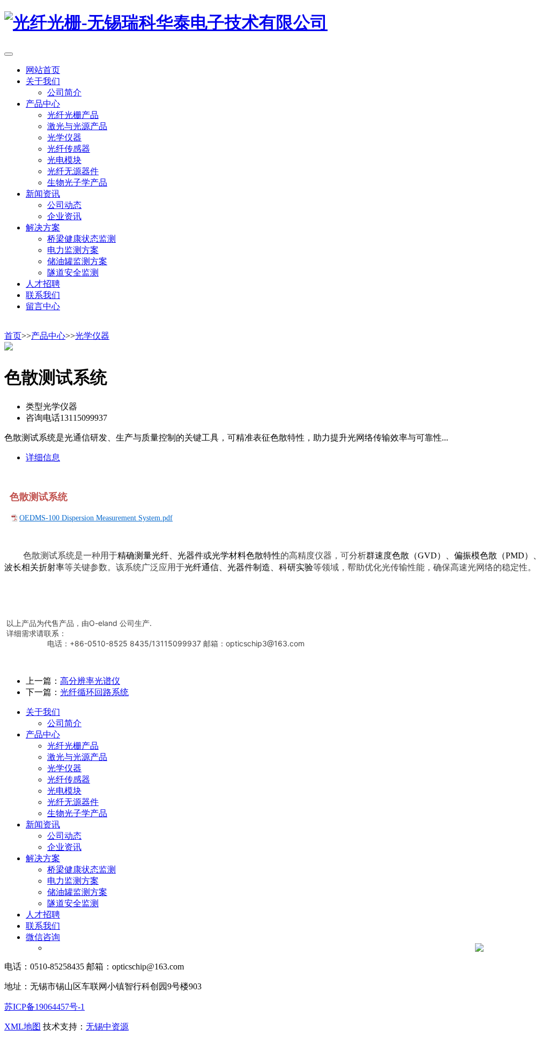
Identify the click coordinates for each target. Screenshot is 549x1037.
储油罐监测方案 (77, 261)
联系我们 (43, 925)
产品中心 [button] (43, 103)
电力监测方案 (73, 250)
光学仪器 (64, 137)
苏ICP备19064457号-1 (44, 1006)
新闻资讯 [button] (43, 193)
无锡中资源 (107, 1026)
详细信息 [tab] (43, 457)
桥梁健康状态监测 (81, 238)
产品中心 (48, 335)
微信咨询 (43, 937)
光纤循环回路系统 (94, 692)
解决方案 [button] (43, 227)
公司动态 (64, 205)
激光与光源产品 (77, 126)
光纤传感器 (68, 148)
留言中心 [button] (43, 306)
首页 (12, 335)
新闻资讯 (43, 824)
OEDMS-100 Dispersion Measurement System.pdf (96, 518)
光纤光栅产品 (73, 115)
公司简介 (64, 92)
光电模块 (64, 160)
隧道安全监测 (73, 272)
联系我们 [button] (43, 295)
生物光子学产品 (77, 182)
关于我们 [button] (43, 81)
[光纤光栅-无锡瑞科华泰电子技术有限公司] (166, 22)
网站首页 (43, 69)
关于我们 (43, 712)
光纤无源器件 (73, 171)
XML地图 (22, 1026)
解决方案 (43, 858)
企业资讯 (64, 216)
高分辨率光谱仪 (90, 680)
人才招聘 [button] (43, 283)
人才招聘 (43, 914)
